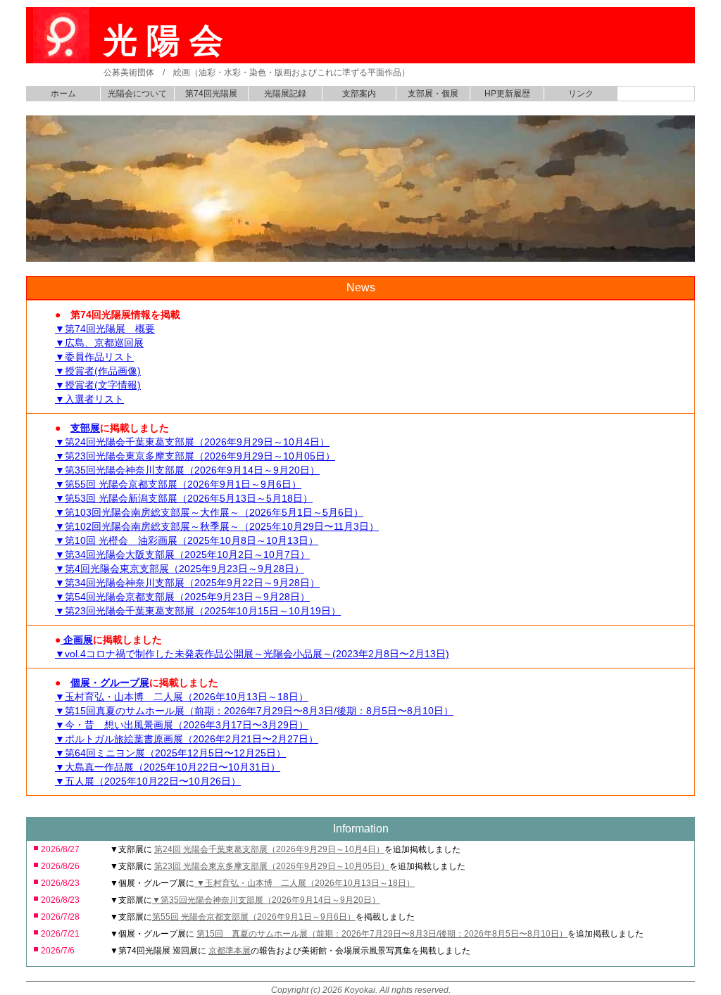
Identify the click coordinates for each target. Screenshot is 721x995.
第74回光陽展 (211, 94)
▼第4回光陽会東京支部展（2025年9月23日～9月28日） (179, 568)
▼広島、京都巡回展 (99, 342)
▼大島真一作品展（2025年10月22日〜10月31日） (167, 767)
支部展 (85, 427)
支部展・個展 (433, 94)
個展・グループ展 (109, 682)
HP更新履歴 (507, 94)
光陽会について (137, 94)
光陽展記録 (285, 94)
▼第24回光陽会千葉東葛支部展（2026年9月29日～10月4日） (192, 442)
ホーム (63, 94)
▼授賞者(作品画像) (98, 370)
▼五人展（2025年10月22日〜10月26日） (148, 781)
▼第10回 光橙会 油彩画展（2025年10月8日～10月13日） (186, 540)
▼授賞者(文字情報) (98, 385)
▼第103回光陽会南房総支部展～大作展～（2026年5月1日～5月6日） (209, 512)
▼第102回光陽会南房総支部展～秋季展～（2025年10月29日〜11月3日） (217, 526)
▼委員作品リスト (94, 356)
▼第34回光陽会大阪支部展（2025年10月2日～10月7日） (182, 554)
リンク (581, 94)
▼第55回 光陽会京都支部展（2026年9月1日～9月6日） (178, 484)
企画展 (77, 639)
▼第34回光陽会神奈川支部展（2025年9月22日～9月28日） (187, 582)
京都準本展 (229, 951)
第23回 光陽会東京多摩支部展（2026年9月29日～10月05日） (271, 866)
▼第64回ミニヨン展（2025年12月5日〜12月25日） (170, 753)
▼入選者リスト (89, 399)
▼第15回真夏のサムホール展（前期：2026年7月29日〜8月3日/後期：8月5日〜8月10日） (254, 710)
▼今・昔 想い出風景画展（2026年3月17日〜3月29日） (181, 724)
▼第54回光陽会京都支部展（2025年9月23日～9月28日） (182, 596)
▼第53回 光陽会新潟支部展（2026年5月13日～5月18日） (184, 498)
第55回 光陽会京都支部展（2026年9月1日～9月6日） (254, 917)
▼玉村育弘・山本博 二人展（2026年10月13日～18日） (181, 696)
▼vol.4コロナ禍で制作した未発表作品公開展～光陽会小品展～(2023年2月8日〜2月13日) (252, 653)
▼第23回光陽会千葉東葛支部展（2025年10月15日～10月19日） (198, 610)
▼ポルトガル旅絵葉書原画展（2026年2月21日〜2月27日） (186, 738)
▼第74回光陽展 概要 (105, 328)
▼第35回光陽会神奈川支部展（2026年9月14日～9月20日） (187, 470)
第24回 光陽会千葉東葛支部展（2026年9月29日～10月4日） (269, 849)
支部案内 (359, 94)
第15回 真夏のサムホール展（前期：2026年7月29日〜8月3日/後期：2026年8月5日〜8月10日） (382, 934)
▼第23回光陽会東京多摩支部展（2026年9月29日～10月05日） (195, 456)
